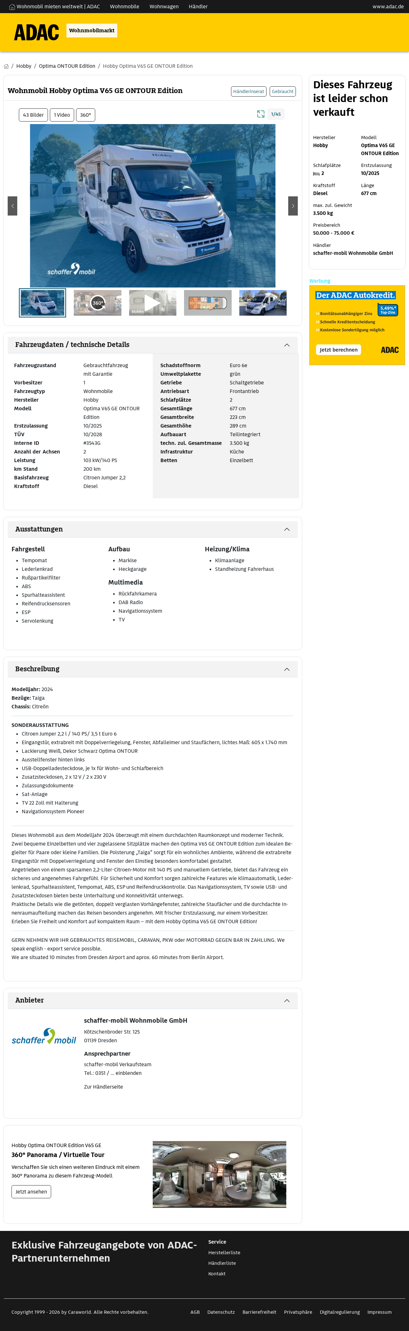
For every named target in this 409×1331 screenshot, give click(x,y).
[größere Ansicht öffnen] (261, 113)
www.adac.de (388, 6)
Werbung (319, 281)
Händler (198, 6)
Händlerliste (222, 1263)
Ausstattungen (39, 529)
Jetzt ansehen (31, 1191)
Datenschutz (221, 1312)
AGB (195, 1312)
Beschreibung (37, 669)
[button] (12, 206)
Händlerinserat (248, 91)
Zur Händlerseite (103, 1086)
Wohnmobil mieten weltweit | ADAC (57, 6)
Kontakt (217, 1274)
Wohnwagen (164, 6)
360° (85, 115)
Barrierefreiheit (259, 1312)
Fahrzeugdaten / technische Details (72, 345)
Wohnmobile (124, 6)
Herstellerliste (224, 1252)
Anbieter (29, 1000)
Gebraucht (283, 91)
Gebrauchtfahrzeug (105, 365)
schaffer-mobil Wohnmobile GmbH (353, 253)
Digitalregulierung (340, 1312)
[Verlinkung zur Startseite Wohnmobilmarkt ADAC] (31, 30)
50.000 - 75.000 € (333, 233)
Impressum (379, 1312)
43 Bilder (33, 115)
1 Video (62, 115)
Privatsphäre (298, 1312)
